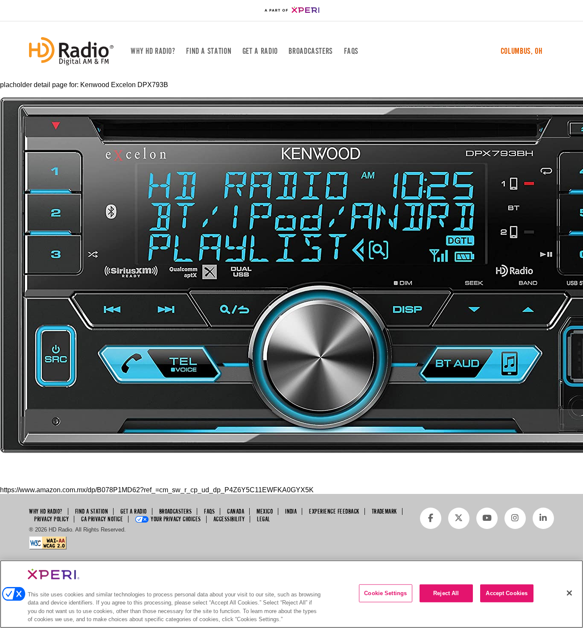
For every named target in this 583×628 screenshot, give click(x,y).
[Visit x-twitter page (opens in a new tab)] (458, 518)
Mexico (265, 511)
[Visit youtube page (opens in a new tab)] (487, 518)
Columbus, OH (521, 51)
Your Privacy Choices (176, 519)
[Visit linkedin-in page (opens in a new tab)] (543, 518)
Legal (263, 519)
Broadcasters (311, 51)
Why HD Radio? (153, 51)
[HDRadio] (71, 51)
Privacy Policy (51, 519)
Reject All (446, 593)
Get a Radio (260, 51)
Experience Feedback (334, 511)
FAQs (351, 51)
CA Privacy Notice (102, 519)
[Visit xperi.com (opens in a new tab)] (291, 10)
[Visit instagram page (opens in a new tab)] (515, 518)
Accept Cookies (507, 593)
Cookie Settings (385, 593)
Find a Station (208, 51)
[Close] (569, 593)
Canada (235, 511)
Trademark (384, 511)
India (291, 511)
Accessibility (229, 519)
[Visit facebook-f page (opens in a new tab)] (430, 518)
